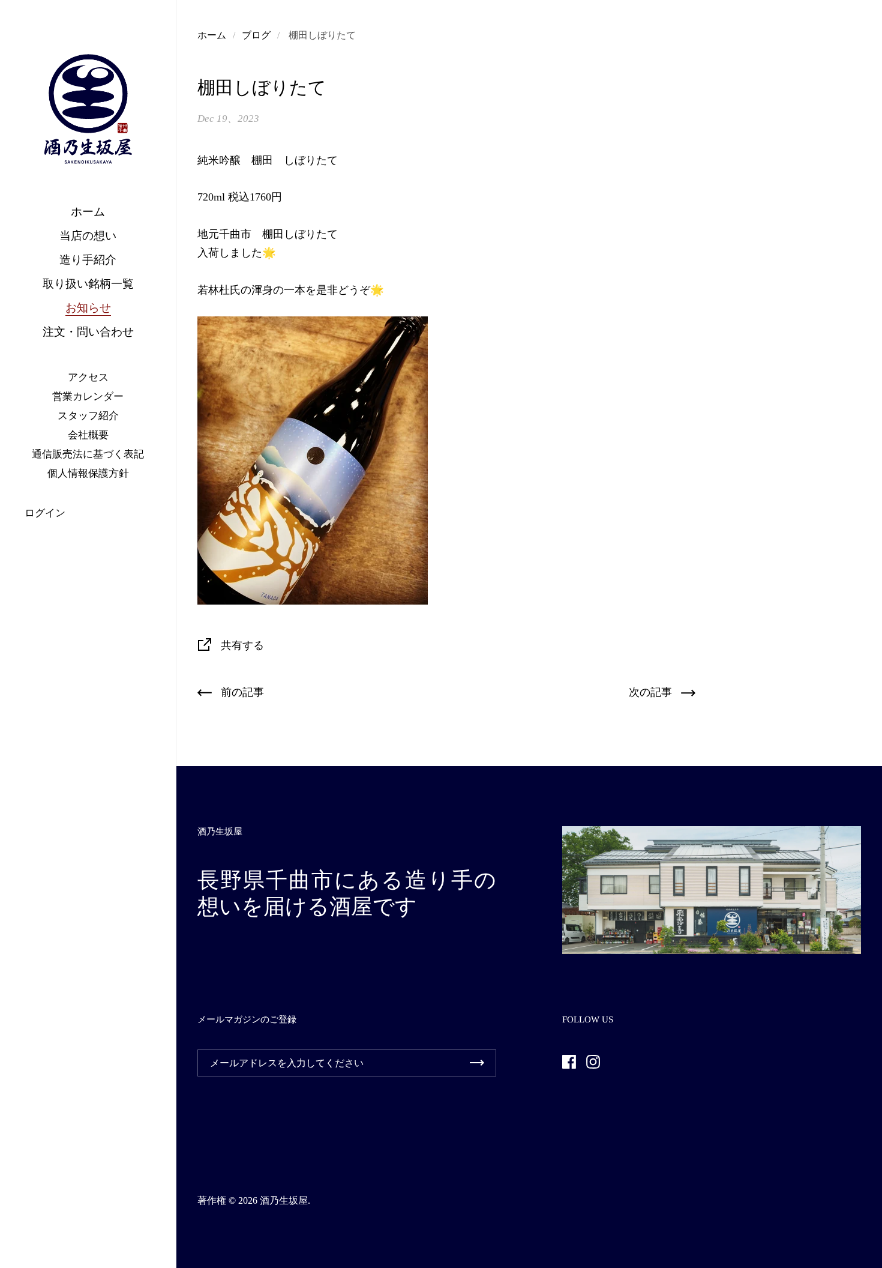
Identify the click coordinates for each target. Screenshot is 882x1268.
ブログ (256, 35)
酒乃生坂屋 (284, 1200)
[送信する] (477, 1062)
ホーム (211, 35)
